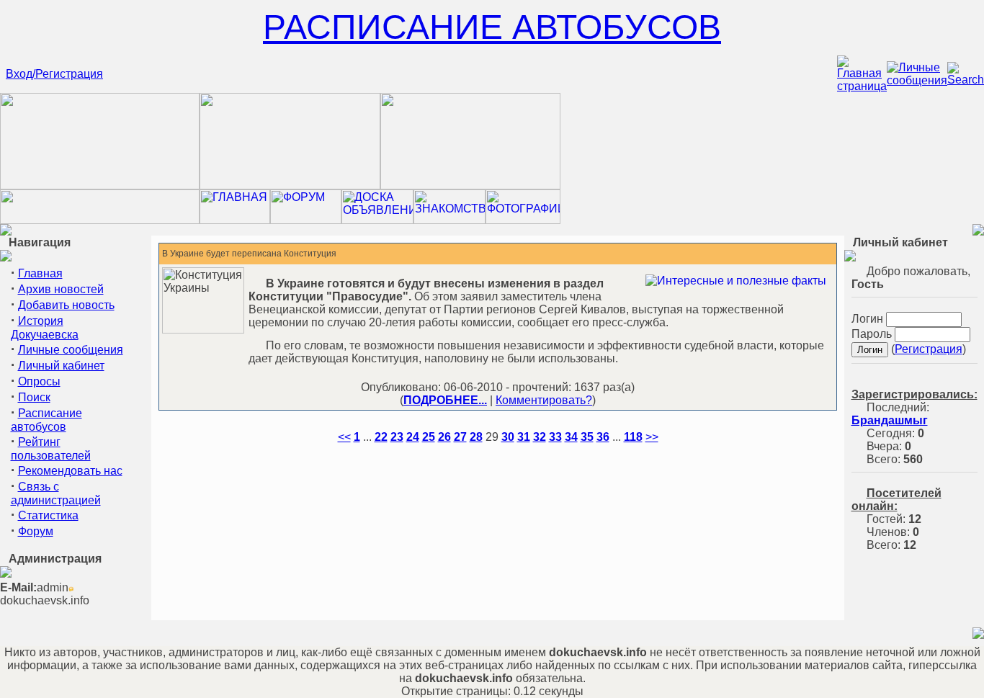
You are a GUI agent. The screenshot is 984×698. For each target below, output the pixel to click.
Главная (40, 273)
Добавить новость (66, 305)
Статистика (48, 515)
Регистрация (928, 349)
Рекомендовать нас (70, 471)
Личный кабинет (61, 365)
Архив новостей (61, 289)
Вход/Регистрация (54, 74)
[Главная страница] (862, 86)
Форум (35, 531)
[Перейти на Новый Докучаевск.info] (100, 220)
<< (344, 437)
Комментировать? (544, 400)
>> (651, 437)
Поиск (34, 397)
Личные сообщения (70, 350)
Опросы (39, 381)
